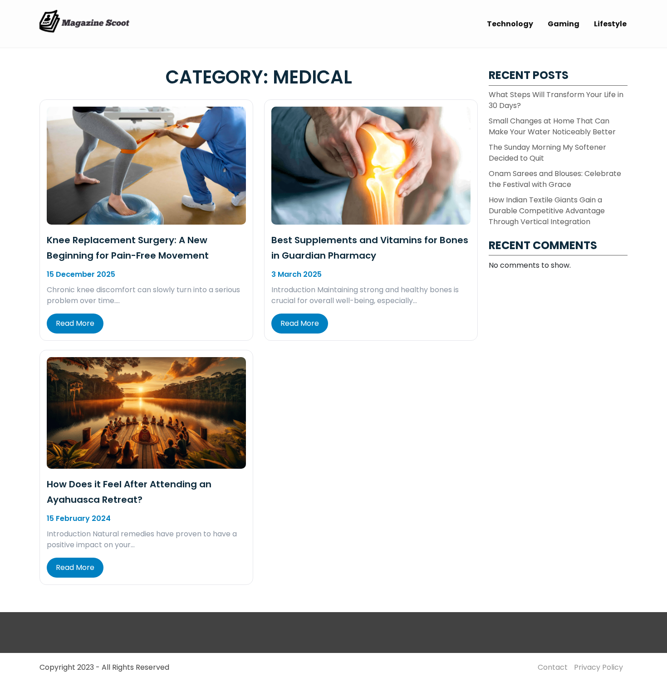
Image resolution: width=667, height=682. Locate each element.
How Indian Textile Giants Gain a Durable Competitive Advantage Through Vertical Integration (547, 211)
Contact (553, 667)
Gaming (563, 24)
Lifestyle (610, 24)
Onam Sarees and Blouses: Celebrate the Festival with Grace (555, 179)
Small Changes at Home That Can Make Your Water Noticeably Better (552, 126)
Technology (510, 24)
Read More (75, 323)
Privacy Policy (598, 667)
